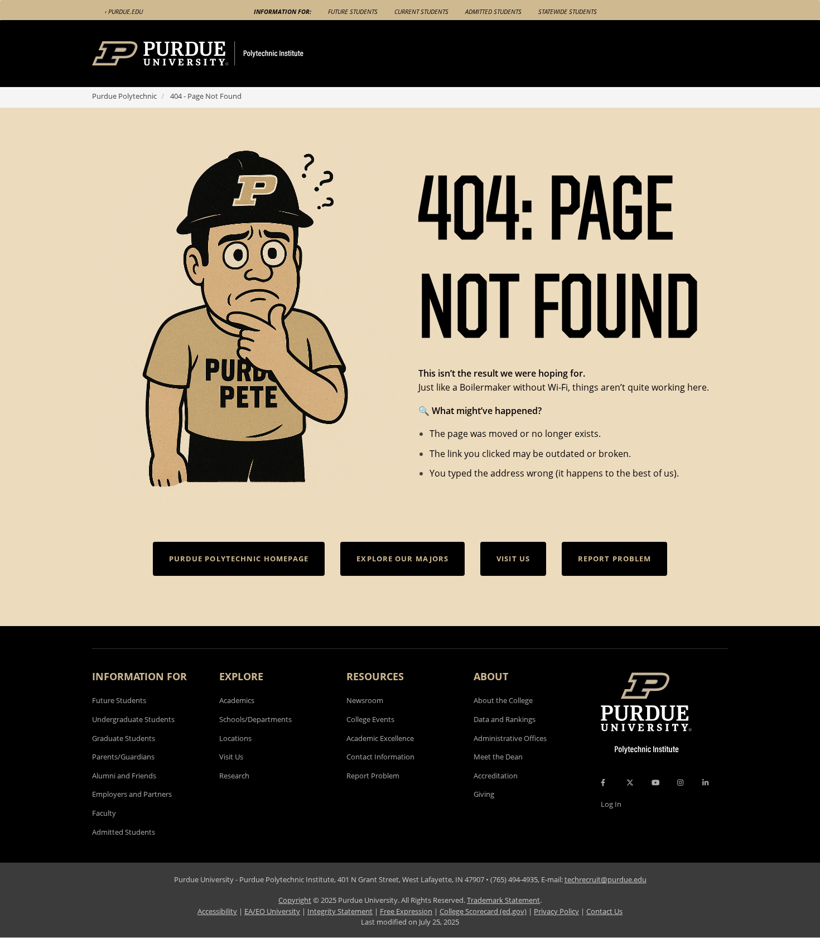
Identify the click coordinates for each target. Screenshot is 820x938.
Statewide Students (567, 11)
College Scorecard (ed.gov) (483, 911)
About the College (503, 700)
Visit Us (231, 757)
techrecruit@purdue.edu (606, 879)
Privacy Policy (556, 911)
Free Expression (406, 911)
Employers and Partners (132, 794)
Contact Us (604, 911)
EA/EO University (272, 911)
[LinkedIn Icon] (705, 782)
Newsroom (364, 700)
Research (234, 776)
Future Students (353, 11)
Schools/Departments (255, 719)
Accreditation (496, 776)
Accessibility (217, 911)
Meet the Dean (498, 757)
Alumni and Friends (124, 776)
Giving (484, 794)
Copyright (294, 900)
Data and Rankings (505, 719)
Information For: (282, 11)
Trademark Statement (503, 900)
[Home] (218, 54)
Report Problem (372, 776)
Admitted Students (493, 11)
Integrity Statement (340, 911)
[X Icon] (630, 782)
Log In (611, 804)
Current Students (421, 11)
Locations (235, 738)
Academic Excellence (380, 738)
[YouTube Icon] (655, 782)
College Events (370, 719)
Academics (236, 700)
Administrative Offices (510, 738)
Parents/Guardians (123, 757)
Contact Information (380, 757)
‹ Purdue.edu (124, 11)
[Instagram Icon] (680, 782)
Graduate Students (123, 738)
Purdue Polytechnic (124, 96)
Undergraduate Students (133, 719)
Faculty (104, 813)
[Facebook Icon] (603, 782)
